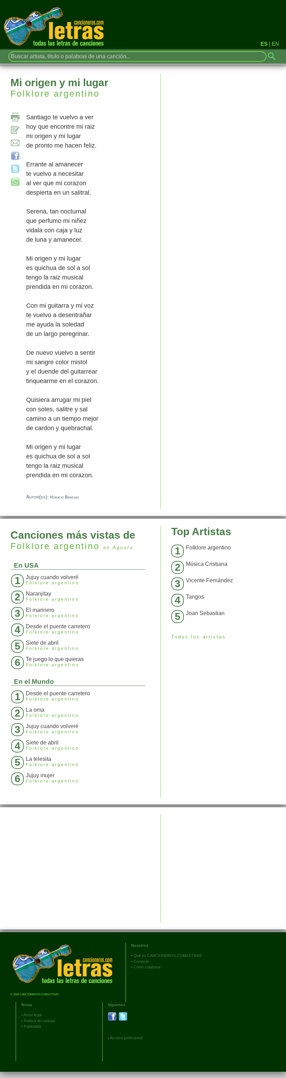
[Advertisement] (223, 863)
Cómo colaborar (147, 967)
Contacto (141, 961)
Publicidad (32, 1026)
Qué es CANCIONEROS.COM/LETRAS (168, 955)
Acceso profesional (126, 1038)
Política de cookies (39, 1021)
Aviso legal (32, 1015)
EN (275, 44)
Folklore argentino (55, 93)
